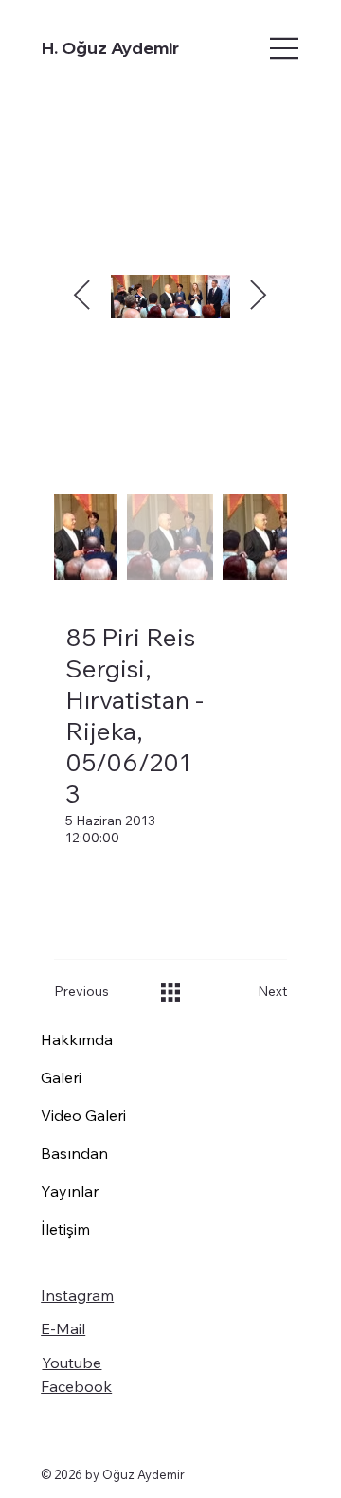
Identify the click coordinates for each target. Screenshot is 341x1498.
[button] (92, 992)
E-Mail (63, 1328)
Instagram (77, 1295)
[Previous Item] (82, 296)
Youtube (71, 1362)
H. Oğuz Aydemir (110, 48)
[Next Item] (258, 296)
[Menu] (250, 48)
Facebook (76, 1386)
